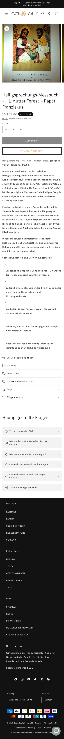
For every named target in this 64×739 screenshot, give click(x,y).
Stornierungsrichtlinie (22, 732)
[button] (6, 13)
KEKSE (9, 613)
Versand (5, 118)
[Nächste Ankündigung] (58, 4)
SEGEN (9, 566)
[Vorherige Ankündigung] (5, 4)
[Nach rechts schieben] (38, 88)
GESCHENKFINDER (15, 525)
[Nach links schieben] (25, 88)
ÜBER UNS (11, 559)
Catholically (19, 723)
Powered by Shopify (32, 723)
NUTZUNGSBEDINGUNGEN (19, 627)
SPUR (9, 587)
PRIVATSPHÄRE (14, 620)
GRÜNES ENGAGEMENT (18, 634)
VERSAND (11, 539)
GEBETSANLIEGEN (15, 573)
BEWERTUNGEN (14, 580)
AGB (39, 728)
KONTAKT (11, 511)
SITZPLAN (11, 606)
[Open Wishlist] (49, 13)
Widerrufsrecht (50, 723)
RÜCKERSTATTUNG (15, 532)
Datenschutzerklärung (25, 728)
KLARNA (10, 518)
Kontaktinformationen (44, 732)
